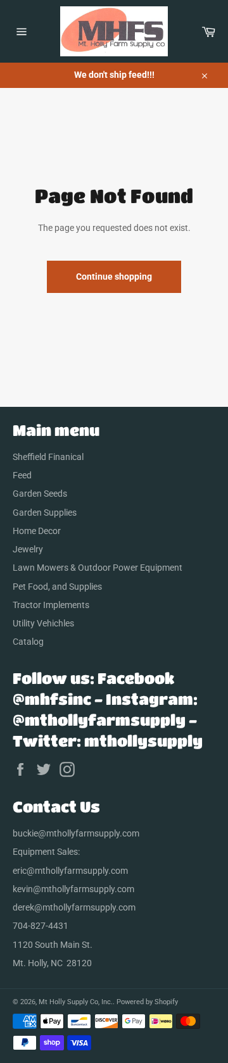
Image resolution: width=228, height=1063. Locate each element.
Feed (22, 475)
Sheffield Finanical (48, 457)
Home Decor (37, 531)
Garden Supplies (45, 512)
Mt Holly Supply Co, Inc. (76, 1002)
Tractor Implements (51, 605)
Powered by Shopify (147, 1002)
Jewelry (28, 549)
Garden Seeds (40, 493)
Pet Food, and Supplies (57, 586)
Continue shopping (114, 276)
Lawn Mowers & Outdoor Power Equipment (97, 568)
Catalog (28, 642)
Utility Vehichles (43, 623)
